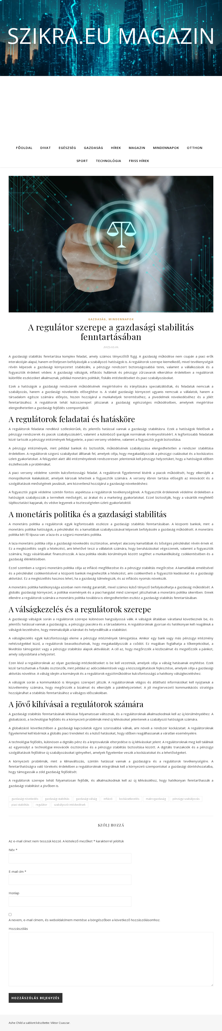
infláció (108, 799)
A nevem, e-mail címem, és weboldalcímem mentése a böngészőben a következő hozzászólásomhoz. (84, 920)
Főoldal (24, 147)
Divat (45, 147)
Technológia (108, 160)
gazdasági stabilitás (57, 799)
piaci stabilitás (20, 805)
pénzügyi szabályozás (186, 799)
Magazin (137, 147)
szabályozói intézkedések (69, 805)
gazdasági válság (86, 799)
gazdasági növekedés (24, 799)
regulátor (41, 805)
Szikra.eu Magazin (111, 35)
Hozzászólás (18, 928)
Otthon (194, 147)
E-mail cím (17, 871)
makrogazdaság (156, 799)
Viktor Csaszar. (60, 1023)
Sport (82, 160)
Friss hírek (139, 160)
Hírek (116, 147)
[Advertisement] (111, 108)
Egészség (67, 147)
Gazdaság (93, 147)
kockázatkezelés (129, 799)
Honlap (14, 893)
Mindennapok (166, 147)
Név (13, 850)
